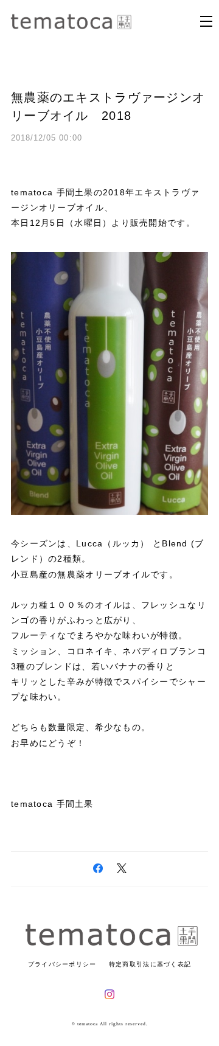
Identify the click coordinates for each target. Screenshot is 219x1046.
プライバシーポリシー (62, 964)
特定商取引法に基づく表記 (150, 964)
